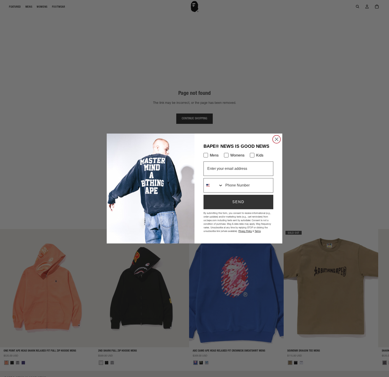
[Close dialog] (276, 139)
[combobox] (213, 185)
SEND (238, 202)
